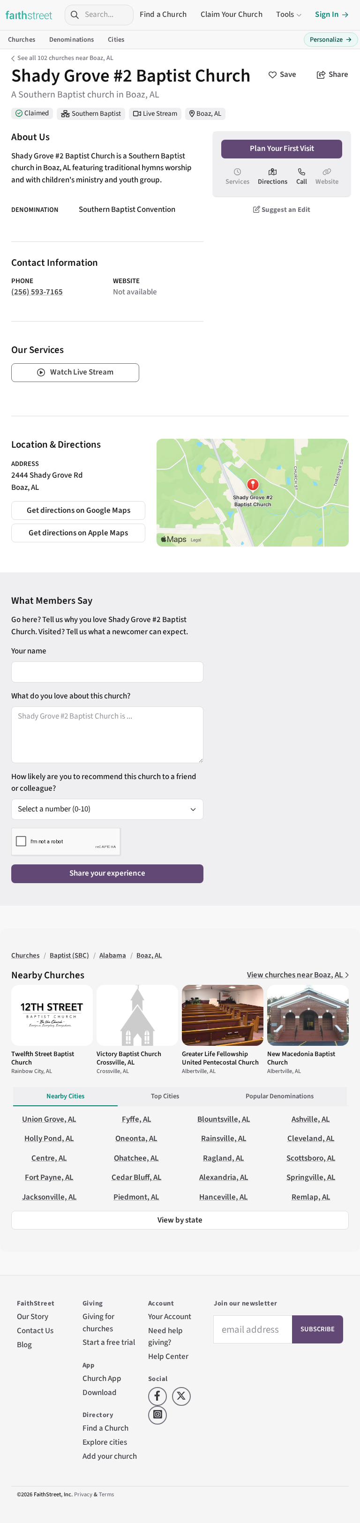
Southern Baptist (96, 114)
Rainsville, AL (224, 1138)
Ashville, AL (311, 1119)
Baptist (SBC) (69, 955)
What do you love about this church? (70, 696)
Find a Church (163, 14)
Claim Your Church (231, 14)
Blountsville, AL (223, 1119)
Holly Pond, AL (49, 1138)
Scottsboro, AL (311, 1158)
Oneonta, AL (136, 1138)
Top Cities (165, 1096)
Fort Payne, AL (49, 1177)
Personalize (331, 40)
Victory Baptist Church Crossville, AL (129, 1058)
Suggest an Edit (285, 210)
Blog (24, 1344)
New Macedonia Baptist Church (301, 1058)
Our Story (32, 1316)
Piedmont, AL (136, 1197)
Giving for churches (98, 1323)
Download (99, 1392)
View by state (180, 1220)
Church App (101, 1378)
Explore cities (104, 1442)
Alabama (112, 955)
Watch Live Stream (81, 372)
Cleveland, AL (311, 1138)
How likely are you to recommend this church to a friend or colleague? (103, 783)
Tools (285, 14)
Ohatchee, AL (136, 1158)
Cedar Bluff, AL (137, 1177)
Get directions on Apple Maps (78, 533)
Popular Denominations (280, 1096)
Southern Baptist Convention (127, 209)
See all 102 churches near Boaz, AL (65, 58)
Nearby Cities (65, 1096)
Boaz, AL (208, 114)
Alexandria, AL (223, 1177)
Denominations (71, 40)
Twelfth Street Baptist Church (42, 1058)
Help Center (168, 1356)
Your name (28, 651)
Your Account (169, 1316)
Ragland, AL (223, 1158)
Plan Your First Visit (282, 148)
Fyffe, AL (136, 1119)
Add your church (109, 1456)
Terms (106, 1494)
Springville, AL (311, 1177)
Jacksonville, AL (49, 1197)
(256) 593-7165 (37, 292)
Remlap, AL (311, 1197)
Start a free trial (108, 1342)
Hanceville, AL (223, 1197)
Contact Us (35, 1330)
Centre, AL (49, 1158)
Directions (272, 182)
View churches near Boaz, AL (296, 975)
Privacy (83, 1494)
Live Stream (160, 114)
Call (301, 182)
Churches (21, 40)
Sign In (327, 14)
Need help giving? (165, 1337)
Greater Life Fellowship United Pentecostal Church (220, 1058)
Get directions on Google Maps (78, 510)
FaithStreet (29, 15)
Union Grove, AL (49, 1119)
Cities (116, 40)
